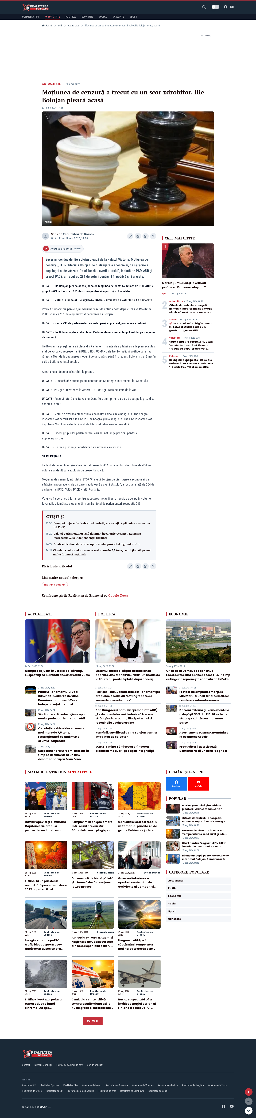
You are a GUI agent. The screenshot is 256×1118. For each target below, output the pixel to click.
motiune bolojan (54, 584)
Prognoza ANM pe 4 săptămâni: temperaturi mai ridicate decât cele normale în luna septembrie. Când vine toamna (139, 948)
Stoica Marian (105, 872)
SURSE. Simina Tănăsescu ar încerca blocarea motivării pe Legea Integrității (124, 749)
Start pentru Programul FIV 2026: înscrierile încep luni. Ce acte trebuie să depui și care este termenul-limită (191, 347)
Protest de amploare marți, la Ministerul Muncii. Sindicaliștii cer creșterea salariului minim (204, 696)
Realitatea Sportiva (50, 1085)
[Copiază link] (130, 236)
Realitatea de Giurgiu (32, 1090)
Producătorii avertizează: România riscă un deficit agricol (203, 749)
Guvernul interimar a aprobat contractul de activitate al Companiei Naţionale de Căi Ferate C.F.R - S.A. (136, 886)
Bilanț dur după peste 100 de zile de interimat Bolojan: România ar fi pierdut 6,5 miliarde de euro (191, 363)
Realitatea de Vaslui (158, 1090)
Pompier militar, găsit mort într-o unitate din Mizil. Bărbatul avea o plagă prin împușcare (92, 828)
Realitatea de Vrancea (143, 1085)
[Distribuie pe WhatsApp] (145, 236)
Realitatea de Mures (92, 1085)
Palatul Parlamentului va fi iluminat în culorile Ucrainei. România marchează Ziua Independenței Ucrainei (97, 536)
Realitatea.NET (29, 1085)
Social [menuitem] (103, 16)
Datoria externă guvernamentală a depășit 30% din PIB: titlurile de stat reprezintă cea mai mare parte (204, 716)
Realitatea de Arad (107, 1090)
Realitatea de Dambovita (132, 1090)
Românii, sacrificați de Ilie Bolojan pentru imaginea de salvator (126, 735)
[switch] (215, 7)
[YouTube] (232, 7)
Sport (165, 293)
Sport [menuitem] (133, 16)
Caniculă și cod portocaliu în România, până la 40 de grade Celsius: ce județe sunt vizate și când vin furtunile (137, 830)
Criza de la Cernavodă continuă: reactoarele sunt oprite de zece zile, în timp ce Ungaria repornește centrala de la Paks (198, 675)
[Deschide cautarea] (203, 6)
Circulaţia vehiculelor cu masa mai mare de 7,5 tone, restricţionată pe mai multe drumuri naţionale (102, 552)
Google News (118, 595)
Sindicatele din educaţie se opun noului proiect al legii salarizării (97, 544)
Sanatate (174, 337)
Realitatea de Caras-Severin (80, 1090)
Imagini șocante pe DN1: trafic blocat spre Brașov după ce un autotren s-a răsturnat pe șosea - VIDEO (45, 946)
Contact (26, 1065)
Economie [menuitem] (87, 16)
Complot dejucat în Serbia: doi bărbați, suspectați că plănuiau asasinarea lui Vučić (102, 525)
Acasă (48, 25)
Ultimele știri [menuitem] (30, 16)
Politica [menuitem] (70, 16)
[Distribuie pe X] (153, 236)
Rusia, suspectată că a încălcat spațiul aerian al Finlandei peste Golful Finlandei (137, 1005)
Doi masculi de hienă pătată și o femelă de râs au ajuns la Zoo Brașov (92, 882)
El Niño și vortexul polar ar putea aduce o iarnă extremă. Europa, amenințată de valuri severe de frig (46, 1007)
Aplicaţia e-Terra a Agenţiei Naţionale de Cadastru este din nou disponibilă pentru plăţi (92, 944)
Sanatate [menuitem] (118, 16)
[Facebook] (225, 7)
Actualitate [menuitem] (52, 16)
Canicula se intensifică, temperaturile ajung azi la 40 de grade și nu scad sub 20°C (91, 1005)
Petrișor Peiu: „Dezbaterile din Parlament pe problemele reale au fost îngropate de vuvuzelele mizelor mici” (127, 696)
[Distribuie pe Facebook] (138, 236)
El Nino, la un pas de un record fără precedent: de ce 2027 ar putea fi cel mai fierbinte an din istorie (46, 887)
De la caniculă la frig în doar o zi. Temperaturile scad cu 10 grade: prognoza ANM (190, 327)
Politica (173, 356)
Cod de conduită (95, 1065)
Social (173, 319)
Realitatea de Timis (217, 1085)
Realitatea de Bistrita (168, 1085)
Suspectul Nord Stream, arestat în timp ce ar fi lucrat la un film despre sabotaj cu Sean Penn (63, 755)
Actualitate (73, 25)
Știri (60, 25)
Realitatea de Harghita (193, 1085)
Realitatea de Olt (54, 1090)
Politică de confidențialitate (69, 1065)
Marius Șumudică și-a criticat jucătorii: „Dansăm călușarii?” (184, 285)
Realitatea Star (70, 1085)
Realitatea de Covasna (117, 1085)
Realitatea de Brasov (78, 234)
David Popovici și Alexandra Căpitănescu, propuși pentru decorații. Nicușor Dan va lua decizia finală (45, 828)
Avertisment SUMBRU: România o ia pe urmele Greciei (203, 735)
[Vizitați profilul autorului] (45, 236)
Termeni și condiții (43, 1065)
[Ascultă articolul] (249, 1092)
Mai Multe (92, 1021)
